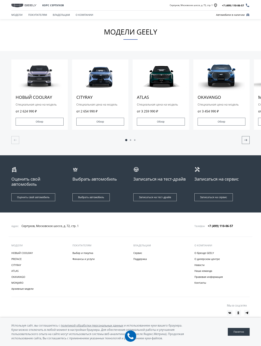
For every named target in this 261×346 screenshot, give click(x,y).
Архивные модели (22, 288)
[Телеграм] (247, 313)
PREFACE (16, 259)
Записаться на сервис (213, 197)
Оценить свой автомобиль (33, 197)
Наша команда (203, 271)
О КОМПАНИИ (84, 14)
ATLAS (15, 271)
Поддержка (140, 259)
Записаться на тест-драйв (155, 197)
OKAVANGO (18, 277)
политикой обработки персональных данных (92, 325)
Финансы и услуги (83, 259)
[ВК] (230, 313)
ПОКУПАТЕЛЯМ (37, 14)
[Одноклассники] (238, 313)
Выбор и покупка (82, 253)
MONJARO (17, 282)
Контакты (200, 282)
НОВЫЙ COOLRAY (22, 253)
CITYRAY (16, 265)
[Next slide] (246, 140)
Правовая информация (208, 277)
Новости (199, 265)
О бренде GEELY (204, 253)
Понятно (238, 331)
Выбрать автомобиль (91, 197)
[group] (39, 94)
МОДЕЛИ (17, 245)
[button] (126, 140)
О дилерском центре (207, 259)
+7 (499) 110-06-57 (220, 226)
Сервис (137, 253)
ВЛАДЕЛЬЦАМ (61, 14)
